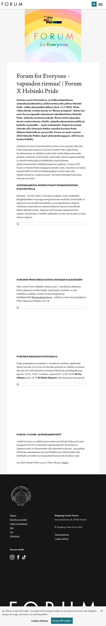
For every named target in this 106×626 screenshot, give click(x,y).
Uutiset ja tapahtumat (18, 523)
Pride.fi (65, 462)
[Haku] (94, 4)
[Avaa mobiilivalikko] (100, 4)
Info (11, 532)
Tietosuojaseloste (62, 534)
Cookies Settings (62, 538)
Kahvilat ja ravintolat (18, 519)
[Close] (102, 611)
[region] (53, 616)
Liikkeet (13, 515)
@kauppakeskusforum (42, 297)
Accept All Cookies (62, 620)
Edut (12, 527)
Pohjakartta (14, 536)
